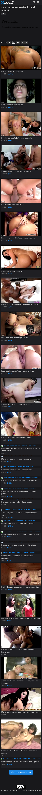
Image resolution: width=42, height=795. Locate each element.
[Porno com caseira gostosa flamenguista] (21, 499)
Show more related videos (21, 772)
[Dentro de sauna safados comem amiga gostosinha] (21, 574)
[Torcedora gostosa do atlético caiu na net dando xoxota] (21, 510)
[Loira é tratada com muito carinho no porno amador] (21, 532)
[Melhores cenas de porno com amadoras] (21, 456)
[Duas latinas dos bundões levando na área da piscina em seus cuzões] (21, 446)
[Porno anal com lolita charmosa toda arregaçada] (21, 478)
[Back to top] (38, 790)
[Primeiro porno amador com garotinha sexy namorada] (21, 553)
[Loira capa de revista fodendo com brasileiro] (21, 521)
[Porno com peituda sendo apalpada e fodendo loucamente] (21, 637)
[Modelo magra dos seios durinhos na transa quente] (21, 759)
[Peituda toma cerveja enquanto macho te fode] (21, 542)
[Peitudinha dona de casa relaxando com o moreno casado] (21, 734)
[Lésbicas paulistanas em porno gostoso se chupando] (21, 605)
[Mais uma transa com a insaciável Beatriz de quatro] (21, 699)
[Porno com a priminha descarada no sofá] (21, 467)
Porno (3, 14)
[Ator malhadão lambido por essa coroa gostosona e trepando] (21, 668)
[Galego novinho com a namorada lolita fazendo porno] (21, 489)
